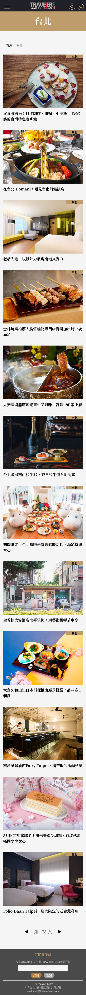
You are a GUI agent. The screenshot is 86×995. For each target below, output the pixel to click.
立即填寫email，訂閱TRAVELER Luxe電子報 (43, 962)
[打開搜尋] (72, 7)
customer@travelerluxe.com (43, 991)
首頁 (9, 45)
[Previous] (26, 931)
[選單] (7, 7)
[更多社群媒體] (81, 7)
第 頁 (43, 931)
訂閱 (36, 975)
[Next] (60, 931)
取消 (49, 975)
